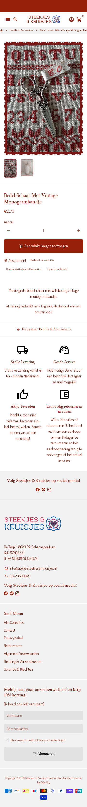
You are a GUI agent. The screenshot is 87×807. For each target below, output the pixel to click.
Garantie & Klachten (18, 669)
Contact (9, 630)
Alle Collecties (14, 622)
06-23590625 (17, 576)
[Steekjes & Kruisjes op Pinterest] (43, 489)
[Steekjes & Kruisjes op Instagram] (49, 489)
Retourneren (13, 645)
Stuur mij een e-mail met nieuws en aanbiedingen (38, 740)
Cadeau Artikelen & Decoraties (23, 269)
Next (78, 98)
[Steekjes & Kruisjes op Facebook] (38, 489)
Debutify (45, 782)
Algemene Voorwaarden (21, 653)
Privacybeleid (13, 637)
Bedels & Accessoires (21, 30)
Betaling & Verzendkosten (22, 661)
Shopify (66, 778)
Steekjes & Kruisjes (35, 778)
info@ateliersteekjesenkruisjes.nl (30, 568)
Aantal (8, 222)
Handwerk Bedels (57, 269)
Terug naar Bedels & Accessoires (43, 329)
